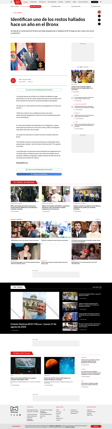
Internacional (33, 1)
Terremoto (84, 357)
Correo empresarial (32, 416)
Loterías (83, 369)
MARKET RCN (90, 415)
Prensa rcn (29, 417)
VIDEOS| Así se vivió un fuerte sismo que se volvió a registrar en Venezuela (84, 116)
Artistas (77, 95)
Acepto (96, 426)
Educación (74, 84)
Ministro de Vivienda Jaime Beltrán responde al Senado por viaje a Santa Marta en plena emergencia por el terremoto (55, 207)
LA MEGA (58, 420)
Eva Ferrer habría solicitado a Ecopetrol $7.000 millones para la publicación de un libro (89, 315)
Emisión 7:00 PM (77, 6)
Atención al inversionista (30, 420)
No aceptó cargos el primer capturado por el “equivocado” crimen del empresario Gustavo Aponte (90, 325)
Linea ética (42, 416)
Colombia (25, 1)
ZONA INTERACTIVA (91, 411)
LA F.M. (57, 415)
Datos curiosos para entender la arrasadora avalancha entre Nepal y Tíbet (23, 378)
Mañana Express (36, 6)
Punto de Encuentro (83, 1)
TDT (64, 410)
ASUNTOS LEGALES (75, 411)
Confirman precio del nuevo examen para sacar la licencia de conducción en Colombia (84, 107)
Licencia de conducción (80, 104)
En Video (18, 287)
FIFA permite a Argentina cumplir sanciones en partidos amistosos (89, 384)
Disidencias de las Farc (16, 203)
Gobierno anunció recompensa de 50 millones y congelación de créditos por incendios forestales (87, 207)
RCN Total (58, 411)
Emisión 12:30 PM (56, 6)
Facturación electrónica (46, 410)
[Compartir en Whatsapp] (99, 24)
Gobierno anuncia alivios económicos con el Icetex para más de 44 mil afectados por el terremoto (84, 125)
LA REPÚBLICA (74, 410)
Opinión (74, 1)
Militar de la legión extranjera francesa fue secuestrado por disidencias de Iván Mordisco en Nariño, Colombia (24, 207)
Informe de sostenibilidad (43, 412)
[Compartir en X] (99, 20)
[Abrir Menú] (11, 2)
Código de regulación (32, 414)
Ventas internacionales (46, 414)
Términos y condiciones (55, 425)
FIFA (82, 381)
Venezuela (77, 113)
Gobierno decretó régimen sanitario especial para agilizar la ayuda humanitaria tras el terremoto (90, 361)
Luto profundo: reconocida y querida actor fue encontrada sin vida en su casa (84, 98)
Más (96, 287)
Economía (60, 1)
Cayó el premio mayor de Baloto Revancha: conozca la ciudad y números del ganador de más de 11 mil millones (91, 373)
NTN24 (57, 410)
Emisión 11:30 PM (96, 6)
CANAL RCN (94, 1)
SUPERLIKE (89, 413)
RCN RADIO (58, 413)
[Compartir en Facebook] (99, 16)
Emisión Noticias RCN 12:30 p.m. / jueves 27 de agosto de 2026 (90, 294)
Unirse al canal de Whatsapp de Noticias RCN (40, 89)
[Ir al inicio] (17, 2)
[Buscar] (100, 2)
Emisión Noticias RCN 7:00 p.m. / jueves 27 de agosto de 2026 (33, 325)
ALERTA (58, 416)
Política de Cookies (70, 427)
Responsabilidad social (32, 410)
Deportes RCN (42, 1)
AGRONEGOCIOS (74, 413)
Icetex (76, 122)
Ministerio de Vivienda (47, 203)
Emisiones (15, 6)
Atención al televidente (32, 411)
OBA (41, 417)
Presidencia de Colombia (79, 203)
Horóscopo (47, 375)
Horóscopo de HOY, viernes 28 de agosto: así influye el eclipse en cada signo (57, 378)
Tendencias (68, 1)
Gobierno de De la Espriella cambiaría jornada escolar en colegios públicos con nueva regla (82, 88)
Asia (12, 375)
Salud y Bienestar (52, 1)
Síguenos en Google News (40, 174)
